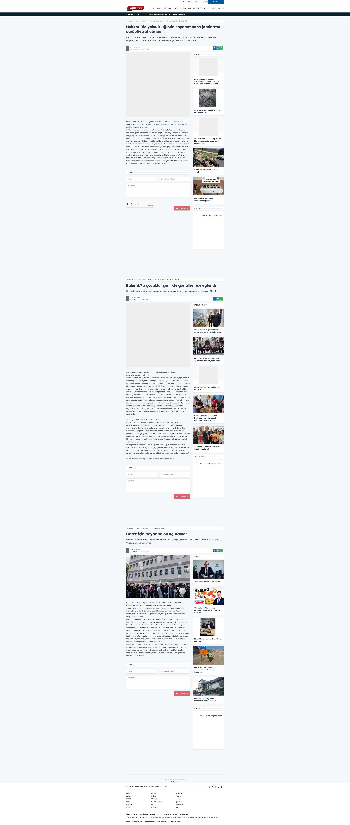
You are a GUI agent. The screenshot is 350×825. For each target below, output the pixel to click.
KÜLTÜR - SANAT (141, 279)
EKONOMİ (167, 8)
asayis (137, 21)
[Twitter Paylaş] (218, 48)
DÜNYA (206, 8)
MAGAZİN (191, 8)
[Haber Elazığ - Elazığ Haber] (135, 8)
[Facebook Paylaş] (214, 48)
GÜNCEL (159, 8)
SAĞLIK (213, 8)
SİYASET (176, 8)
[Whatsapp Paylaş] (221, 48)
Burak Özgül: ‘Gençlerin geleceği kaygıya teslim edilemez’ (167, 14)
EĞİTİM (199, 8)
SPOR (183, 8)
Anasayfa (130, 21)
